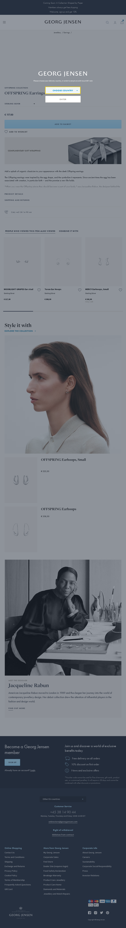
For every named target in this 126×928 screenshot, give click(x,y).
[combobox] (63, 90)
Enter (63, 99)
